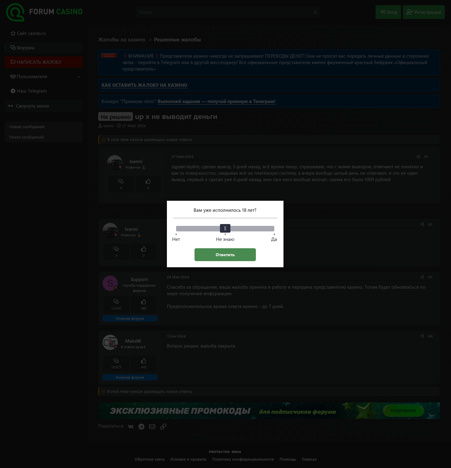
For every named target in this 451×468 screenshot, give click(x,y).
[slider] (225, 228)
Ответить (225, 254)
